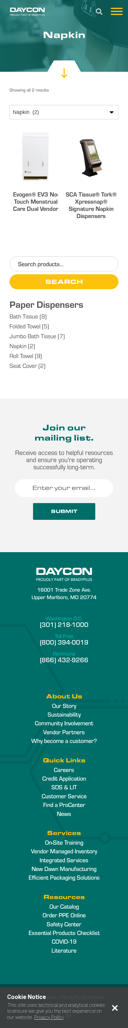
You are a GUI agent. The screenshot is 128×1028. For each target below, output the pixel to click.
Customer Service (64, 796)
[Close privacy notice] (115, 1008)
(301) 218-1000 (64, 624)
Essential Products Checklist (64, 932)
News (64, 813)
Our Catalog (64, 906)
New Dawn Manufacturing (64, 868)
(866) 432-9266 (64, 659)
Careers (64, 769)
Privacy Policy (49, 1017)
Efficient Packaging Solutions (64, 877)
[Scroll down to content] (64, 67)
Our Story (64, 705)
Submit (64, 511)
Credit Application (64, 778)
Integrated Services (64, 860)
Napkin (18, 346)
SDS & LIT (64, 787)
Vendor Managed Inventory (64, 851)
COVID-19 (64, 941)
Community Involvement (64, 723)
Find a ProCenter (64, 804)
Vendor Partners (64, 732)
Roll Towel (21, 355)
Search (64, 281)
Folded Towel (25, 326)
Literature (64, 950)
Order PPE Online (64, 915)
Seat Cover (23, 365)
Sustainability (64, 714)
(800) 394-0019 (64, 642)
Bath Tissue (24, 316)
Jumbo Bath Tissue (33, 336)
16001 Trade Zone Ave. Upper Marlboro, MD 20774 (64, 593)
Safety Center (64, 924)
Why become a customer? (64, 740)
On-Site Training (64, 842)
